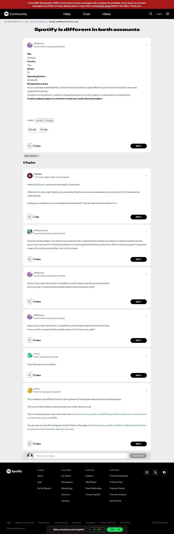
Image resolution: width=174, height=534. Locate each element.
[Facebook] (164, 472)
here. (115, 203)
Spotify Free (115, 500)
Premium (49, 120)
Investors (65, 494)
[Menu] (167, 14)
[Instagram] (147, 472)
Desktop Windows (38, 21)
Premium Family (117, 488)
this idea (41, 191)
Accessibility (90, 522)
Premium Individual (119, 475)
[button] (146, 45)
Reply (139, 146)
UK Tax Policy (125, 522)
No (99, 529)
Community (18, 14)
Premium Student (118, 494)
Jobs (39, 482)
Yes (112, 529)
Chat (86, 14)
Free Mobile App (93, 488)
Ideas (106, 14)
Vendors (65, 500)
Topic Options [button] (30, 156)
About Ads (76, 522)
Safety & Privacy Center (24, 522)
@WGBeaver (39, 184)
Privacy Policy (44, 522)
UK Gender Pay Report (16, 528)
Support (89, 475)
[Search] (150, 14)
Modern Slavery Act (108, 522)
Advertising (66, 488)
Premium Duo (116, 482)
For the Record (44, 488)
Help (66, 14)
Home (19, 21)
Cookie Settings (61, 522)
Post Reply (138, 455)
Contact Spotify (93, 494)
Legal (9, 522)
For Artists (66, 475)
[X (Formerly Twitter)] (155, 472)
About (40, 475)
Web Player (91, 482)
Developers (67, 482)
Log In (159, 13)
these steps (104, 5)
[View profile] (30, 44)
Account (39, 120)
